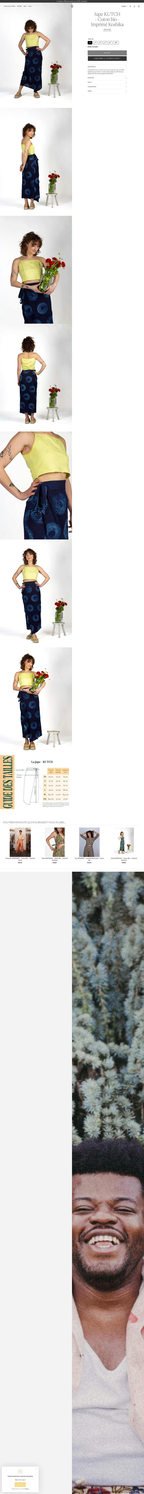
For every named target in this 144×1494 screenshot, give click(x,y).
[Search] (130, 6)
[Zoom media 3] (36, 270)
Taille (89, 82)
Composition (92, 87)
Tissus (90, 91)
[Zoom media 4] (36, 378)
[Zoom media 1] (36, 54)
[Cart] (139, 6)
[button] (107, 58)
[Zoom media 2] (36, 162)
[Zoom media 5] (36, 485)
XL (110, 42)
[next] (139, 846)
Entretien (91, 78)
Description (92, 67)
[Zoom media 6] (36, 593)
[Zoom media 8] (36, 782)
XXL (116, 42)
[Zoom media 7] (36, 701)
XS (90, 42)
